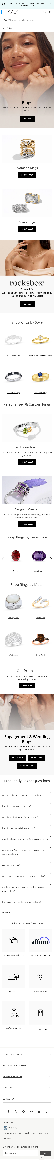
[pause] (3, 4)
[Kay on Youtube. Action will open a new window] (31, 1112)
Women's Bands (27, 766)
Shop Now (27, 119)
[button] (50, 4)
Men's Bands (36, 758)
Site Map (7, 1138)
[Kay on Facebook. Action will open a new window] (8, 1112)
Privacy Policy (12, 1128)
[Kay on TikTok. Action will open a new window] (47, 1112)
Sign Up (45, 1153)
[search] (5, 20)
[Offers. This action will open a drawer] (44, 12)
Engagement (17, 758)
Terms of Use (43, 1133)
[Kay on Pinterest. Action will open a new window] (24, 1112)
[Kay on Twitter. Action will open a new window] (16, 1112)
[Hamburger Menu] (3, 12)
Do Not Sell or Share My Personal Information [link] (21, 1133)
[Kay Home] (13, 12)
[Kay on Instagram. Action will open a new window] (39, 1112)
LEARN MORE (27, 685)
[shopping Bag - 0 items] (51, 13)
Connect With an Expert (40, 1029)
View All (6, 912)
